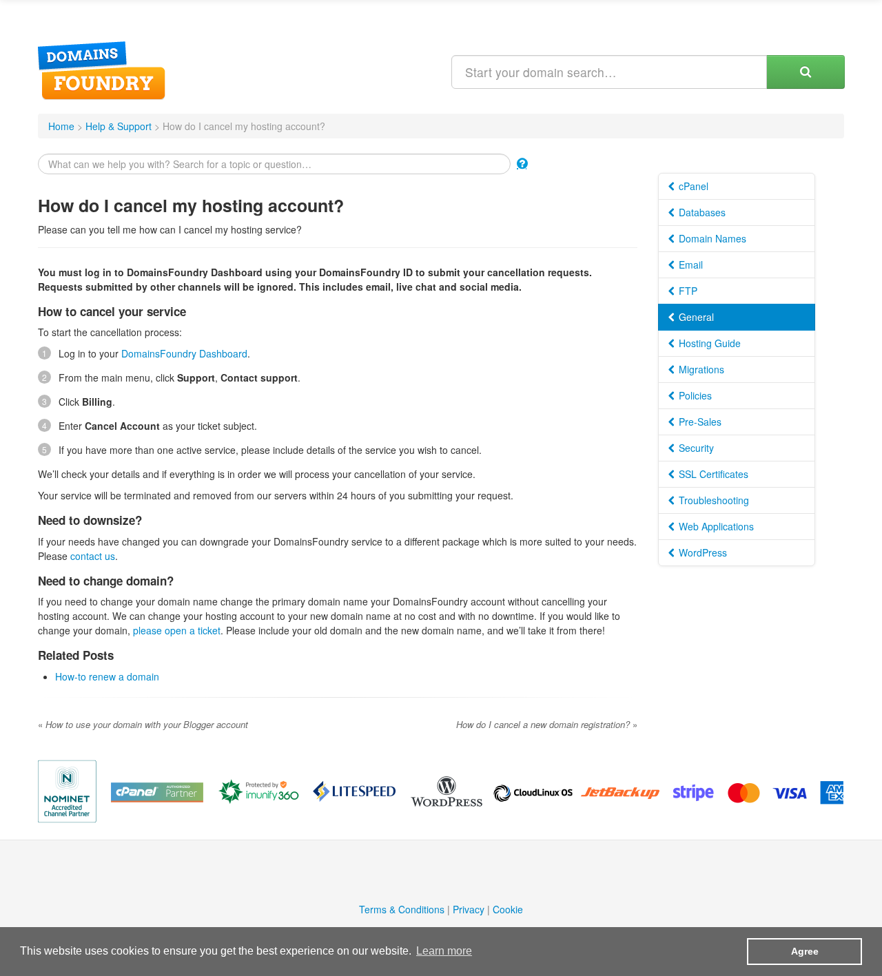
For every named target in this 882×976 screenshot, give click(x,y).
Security (695, 448)
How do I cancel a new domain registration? (546, 724)
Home (61, 126)
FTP (686, 291)
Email (689, 264)
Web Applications (715, 526)
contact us (92, 556)
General (695, 317)
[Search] (805, 72)
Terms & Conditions (401, 909)
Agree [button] (805, 951)
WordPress (701, 552)
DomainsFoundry (101, 70)
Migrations (700, 369)
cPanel (692, 186)
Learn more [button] (444, 951)
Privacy (468, 909)
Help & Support (118, 126)
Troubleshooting (712, 500)
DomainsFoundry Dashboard (184, 353)
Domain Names (711, 238)
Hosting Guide (708, 343)
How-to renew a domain (107, 676)
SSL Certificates (712, 474)
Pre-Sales (698, 421)
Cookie (508, 909)
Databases (701, 212)
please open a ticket (176, 630)
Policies (694, 395)
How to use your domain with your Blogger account (143, 724)
